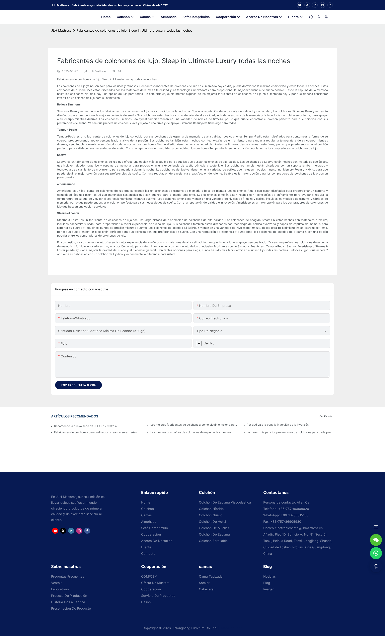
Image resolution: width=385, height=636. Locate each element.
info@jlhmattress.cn (308, 528)
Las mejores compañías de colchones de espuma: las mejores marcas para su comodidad (194, 432)
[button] (312, 17)
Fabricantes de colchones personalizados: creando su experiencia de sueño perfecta (97, 432)
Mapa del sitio (231, 628)
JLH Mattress (61, 30)
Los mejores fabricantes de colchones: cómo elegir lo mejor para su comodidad (194, 424)
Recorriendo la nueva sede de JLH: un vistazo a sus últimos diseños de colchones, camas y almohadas (87, 426)
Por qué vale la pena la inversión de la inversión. (278, 424)
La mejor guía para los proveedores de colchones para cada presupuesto (290, 432)
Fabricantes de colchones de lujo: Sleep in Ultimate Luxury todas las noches (134, 30)
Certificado (325, 416)
